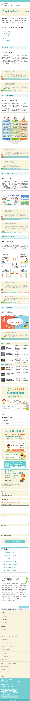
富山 (6, 589)
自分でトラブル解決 (6, 31)
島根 (16, 592)
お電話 (7, 485)
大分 (9, 596)
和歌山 (3, 592)
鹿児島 (17, 596)
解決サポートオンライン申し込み (8, 663)
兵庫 (23, 591)
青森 (17, 583)
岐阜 (25, 589)
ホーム (3, 414)
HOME (2, 609)
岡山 (18, 592)
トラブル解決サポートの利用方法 (9, 555)
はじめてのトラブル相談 (6, 646)
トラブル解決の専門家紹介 (8, 567)
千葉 (18, 585)
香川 (9, 594)
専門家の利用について (7, 38)
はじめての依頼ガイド (6, 643)
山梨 (3, 589)
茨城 (9, 587)
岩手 (19, 583)
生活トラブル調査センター (8, 600)
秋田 (22, 583)
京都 (15, 591)
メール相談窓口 (4, 633)
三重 (3, 591)
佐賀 (6, 596)
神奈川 (24, 585)
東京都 (15, 585)
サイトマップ (4, 673)
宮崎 (14, 596)
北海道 (13, 583)
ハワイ (3, 598)
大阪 (12, 591)
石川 (9, 589)
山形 (3, 585)
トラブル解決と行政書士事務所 (9, 564)
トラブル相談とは (6, 420)
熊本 (11, 596)
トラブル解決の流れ (5, 622)
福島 (6, 585)
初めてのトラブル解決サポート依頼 (9, 636)
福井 (11, 589)
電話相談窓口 (4, 629)
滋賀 (20, 591)
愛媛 (12, 594)
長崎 (3, 596)
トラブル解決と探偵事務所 (8, 552)
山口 (24, 592)
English (3, 676)
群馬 (3, 587)
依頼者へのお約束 (5, 666)
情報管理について (5, 669)
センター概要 (5, 424)
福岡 (26, 594)
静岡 (20, 589)
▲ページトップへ (24, 606)
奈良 (17, 591)
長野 (24, 587)
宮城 (25, 583)
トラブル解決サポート (7, 35)
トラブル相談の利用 (6, 33)
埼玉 (21, 585)
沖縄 (21, 596)
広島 (21, 592)
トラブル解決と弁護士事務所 (8, 570)
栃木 (6, 587)
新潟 (21, 587)
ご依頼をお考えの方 (6, 417)
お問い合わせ (4, 659)
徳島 (15, 594)
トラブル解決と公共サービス (8, 561)
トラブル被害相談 (5, 40)
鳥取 (13, 592)
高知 (17, 594)
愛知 (23, 589)
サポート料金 (4, 619)
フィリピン (8, 598)
